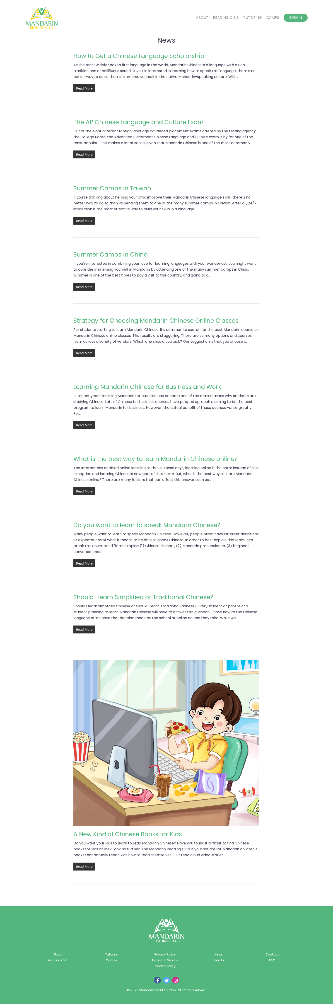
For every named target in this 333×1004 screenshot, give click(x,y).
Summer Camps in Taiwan (112, 188)
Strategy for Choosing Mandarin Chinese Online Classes (156, 321)
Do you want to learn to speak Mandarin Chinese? (146, 525)
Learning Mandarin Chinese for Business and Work (147, 387)
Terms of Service (165, 960)
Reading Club (226, 17)
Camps (272, 17)
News (219, 954)
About (202, 17)
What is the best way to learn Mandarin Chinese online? (155, 459)
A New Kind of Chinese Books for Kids (127, 834)
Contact (272, 954)
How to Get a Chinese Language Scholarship (138, 56)
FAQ (272, 960)
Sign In (295, 17)
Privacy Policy (165, 954)
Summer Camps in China (110, 254)
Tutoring (252, 17)
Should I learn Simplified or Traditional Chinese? (143, 597)
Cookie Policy (165, 966)
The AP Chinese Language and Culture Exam (138, 122)
